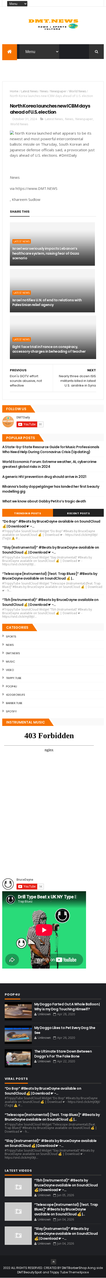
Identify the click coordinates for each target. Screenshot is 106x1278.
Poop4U (11, 686)
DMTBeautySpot (29, 1272)
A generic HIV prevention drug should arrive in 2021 (44, 476)
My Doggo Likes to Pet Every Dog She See (64, 1030)
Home (14, 91)
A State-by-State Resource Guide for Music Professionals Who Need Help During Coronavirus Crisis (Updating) (50, 449)
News (44, 91)
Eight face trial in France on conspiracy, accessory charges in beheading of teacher (49, 349)
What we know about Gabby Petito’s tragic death (44, 501)
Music (10, 662)
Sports (11, 637)
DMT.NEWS (13, 653)
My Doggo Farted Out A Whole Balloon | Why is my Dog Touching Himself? (67, 1007)
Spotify (11, 711)
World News (77, 91)
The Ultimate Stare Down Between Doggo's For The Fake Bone (63, 1054)
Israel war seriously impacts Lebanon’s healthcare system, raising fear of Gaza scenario (45, 253)
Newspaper (58, 91)
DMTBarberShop (74, 1268)
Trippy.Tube (13, 678)
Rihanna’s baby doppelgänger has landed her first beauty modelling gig (50, 489)
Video (10, 670)
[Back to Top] (53, 1261)
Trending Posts (27, 513)
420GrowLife (15, 695)
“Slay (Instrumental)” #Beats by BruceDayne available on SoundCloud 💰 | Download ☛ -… (50, 550)
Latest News (29, 91)
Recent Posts (78, 513)
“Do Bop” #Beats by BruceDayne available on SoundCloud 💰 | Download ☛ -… (51, 524)
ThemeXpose (79, 1272)
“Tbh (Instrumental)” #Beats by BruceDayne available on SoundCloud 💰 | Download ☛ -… (50, 602)
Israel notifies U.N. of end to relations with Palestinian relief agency (47, 302)
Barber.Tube (14, 703)
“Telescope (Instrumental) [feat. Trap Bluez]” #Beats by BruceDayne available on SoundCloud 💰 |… (49, 576)
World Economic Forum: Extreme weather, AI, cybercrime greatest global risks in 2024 (49, 464)
